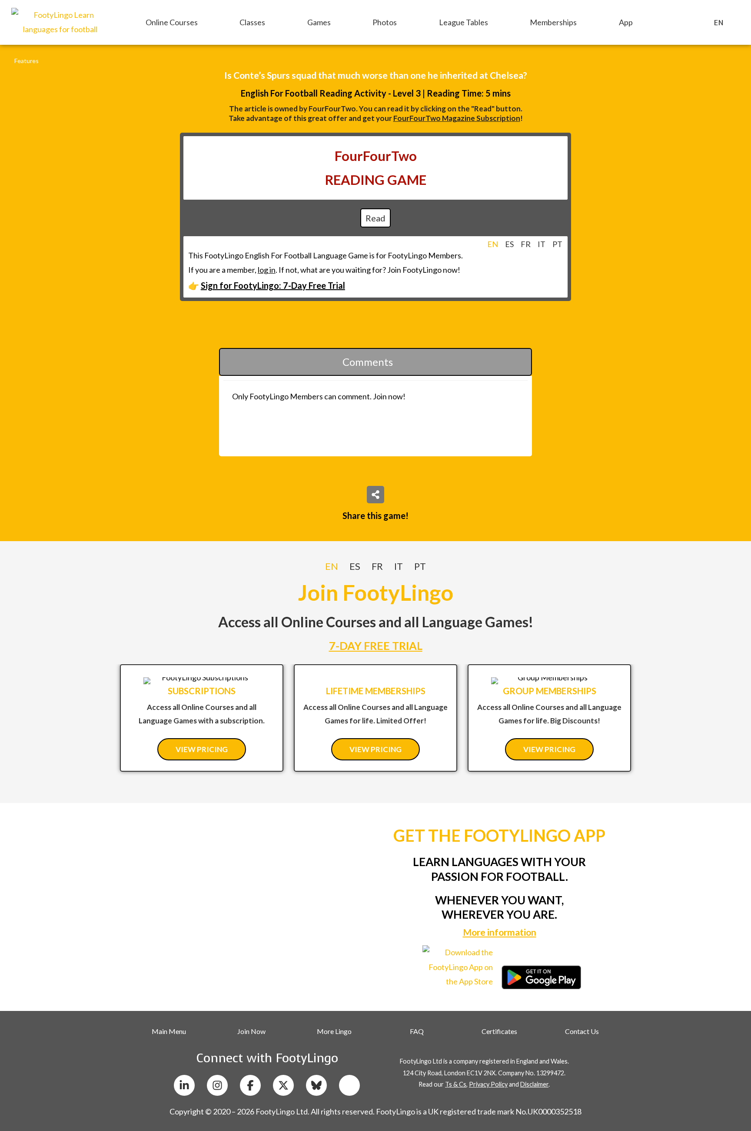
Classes (252, 22)
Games (319, 22)
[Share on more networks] (375, 494)
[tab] (492, 244)
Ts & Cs (455, 1084)
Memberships (553, 22)
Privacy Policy (488, 1084)
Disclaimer (534, 1084)
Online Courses (172, 22)
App (626, 22)
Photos (384, 22)
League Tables (463, 22)
